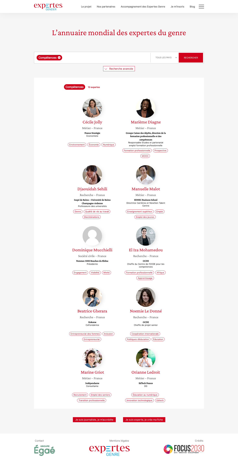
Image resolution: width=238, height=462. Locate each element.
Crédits (199, 440)
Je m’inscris (177, 6)
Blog (192, 6)
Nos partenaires (106, 6)
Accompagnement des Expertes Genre (143, 6)
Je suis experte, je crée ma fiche (144, 419)
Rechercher (191, 57)
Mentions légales (119, 440)
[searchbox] (95, 57)
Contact (39, 440)
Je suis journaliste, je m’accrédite (94, 419)
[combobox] (92, 58)
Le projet (86, 6)
